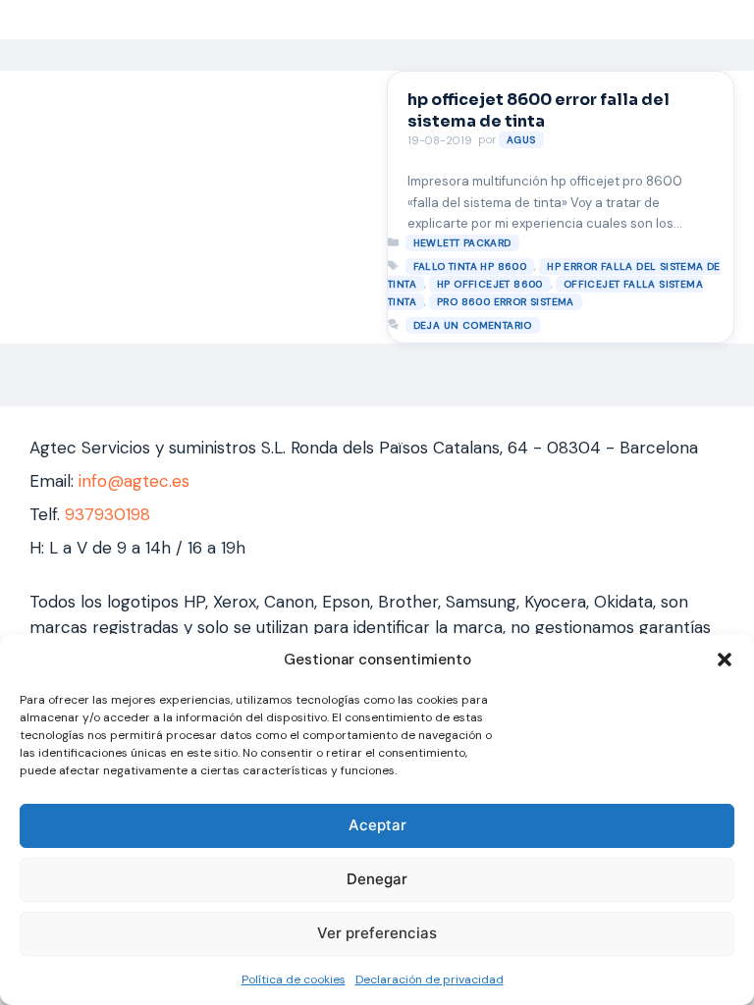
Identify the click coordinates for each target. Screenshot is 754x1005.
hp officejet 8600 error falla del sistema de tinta (538, 110)
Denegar (377, 879)
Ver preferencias (377, 933)
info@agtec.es (134, 481)
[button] (724, 659)
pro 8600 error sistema (505, 301)
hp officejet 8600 (490, 284)
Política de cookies (294, 979)
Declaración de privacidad (429, 979)
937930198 (107, 514)
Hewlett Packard (462, 243)
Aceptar (377, 825)
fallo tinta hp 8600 (470, 266)
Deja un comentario (472, 325)
